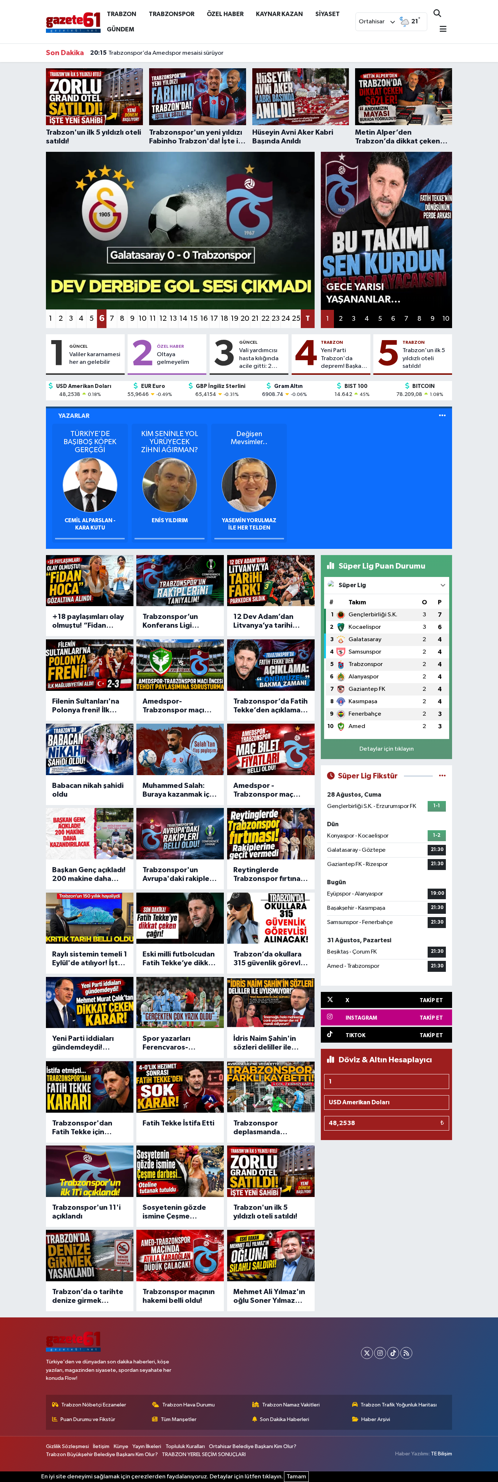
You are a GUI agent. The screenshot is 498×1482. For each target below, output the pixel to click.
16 (204, 318)
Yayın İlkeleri (146, 1446)
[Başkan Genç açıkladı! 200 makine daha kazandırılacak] (89, 833)
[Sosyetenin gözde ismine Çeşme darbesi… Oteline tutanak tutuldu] (180, 1171)
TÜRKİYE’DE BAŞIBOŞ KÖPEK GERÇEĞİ (89, 442)
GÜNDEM (120, 29)
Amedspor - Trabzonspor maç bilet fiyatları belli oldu (263, 790)
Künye (121, 1446)
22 (265, 318)
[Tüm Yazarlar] (442, 416)
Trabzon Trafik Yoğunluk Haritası (399, 1405)
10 (143, 318)
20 (245, 318)
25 (296, 318)
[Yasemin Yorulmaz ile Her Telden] (249, 485)
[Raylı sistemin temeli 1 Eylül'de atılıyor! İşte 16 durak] (89, 918)
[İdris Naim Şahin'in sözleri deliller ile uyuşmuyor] (271, 1002)
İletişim (101, 1446)
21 (255, 318)
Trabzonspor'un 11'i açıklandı (86, 1212)
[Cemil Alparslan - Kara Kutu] (90, 485)
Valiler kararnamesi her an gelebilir (94, 358)
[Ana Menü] (440, 30)
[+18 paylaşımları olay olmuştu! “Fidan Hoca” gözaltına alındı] (89, 581)
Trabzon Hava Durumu (188, 1405)
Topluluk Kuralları (185, 1446)
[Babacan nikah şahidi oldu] (89, 749)
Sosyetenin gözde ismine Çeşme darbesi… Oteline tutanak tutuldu (174, 1212)
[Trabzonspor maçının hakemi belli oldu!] (180, 1255)
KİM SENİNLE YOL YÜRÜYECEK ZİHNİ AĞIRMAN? (169, 442)
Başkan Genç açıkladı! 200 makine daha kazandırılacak (89, 874)
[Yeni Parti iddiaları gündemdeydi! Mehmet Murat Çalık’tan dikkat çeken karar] (89, 1002)
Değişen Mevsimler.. (249, 438)
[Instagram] (380, 1353)
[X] (367, 1353)
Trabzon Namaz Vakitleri (291, 1405)
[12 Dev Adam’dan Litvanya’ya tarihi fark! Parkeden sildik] (271, 581)
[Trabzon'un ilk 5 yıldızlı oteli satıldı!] (271, 1171)
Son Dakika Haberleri (284, 1419)
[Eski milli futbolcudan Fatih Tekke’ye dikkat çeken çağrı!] (180, 918)
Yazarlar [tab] (73, 416)
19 (234, 318)
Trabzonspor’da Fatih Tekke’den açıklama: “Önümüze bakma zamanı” (270, 706)
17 (214, 318)
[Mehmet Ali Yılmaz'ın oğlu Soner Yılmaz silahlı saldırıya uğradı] (271, 1255)
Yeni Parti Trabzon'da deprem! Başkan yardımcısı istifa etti (343, 358)
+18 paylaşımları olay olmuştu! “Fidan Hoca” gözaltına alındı (88, 621)
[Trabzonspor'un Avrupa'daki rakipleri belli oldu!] (180, 833)
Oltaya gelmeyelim (173, 358)
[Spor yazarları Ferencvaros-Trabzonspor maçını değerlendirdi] (180, 1002)
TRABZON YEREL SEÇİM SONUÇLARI (204, 1454)
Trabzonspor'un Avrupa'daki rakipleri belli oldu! (178, 874)
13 (173, 318)
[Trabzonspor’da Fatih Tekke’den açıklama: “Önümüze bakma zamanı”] (271, 665)
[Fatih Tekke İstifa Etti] (180, 1087)
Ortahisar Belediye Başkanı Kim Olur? (252, 1446)
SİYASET (327, 14)
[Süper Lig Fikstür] (442, 776)
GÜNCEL (78, 346)
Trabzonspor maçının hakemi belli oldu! (179, 1296)
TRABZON (121, 14)
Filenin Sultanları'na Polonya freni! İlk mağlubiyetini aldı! (85, 706)
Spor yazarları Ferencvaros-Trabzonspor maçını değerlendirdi (176, 1043)
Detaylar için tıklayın (386, 749)
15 (194, 318)
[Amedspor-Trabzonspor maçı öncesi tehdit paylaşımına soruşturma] (180, 665)
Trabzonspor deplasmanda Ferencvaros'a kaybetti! (258, 1128)
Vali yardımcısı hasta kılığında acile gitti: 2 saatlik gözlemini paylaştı (262, 358)
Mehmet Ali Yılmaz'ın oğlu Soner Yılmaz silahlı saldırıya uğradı (270, 1296)
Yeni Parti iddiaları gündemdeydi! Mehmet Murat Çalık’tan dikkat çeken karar (83, 1043)
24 (285, 318)
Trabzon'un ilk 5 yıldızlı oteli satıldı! (423, 358)
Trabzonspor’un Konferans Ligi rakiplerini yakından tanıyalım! (176, 621)
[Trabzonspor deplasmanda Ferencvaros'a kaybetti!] (271, 1087)
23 (276, 318)
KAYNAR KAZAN (279, 14)
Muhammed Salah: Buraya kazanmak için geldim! (179, 790)
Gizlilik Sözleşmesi (67, 1446)
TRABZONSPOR (171, 14)
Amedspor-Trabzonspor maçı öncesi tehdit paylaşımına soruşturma (173, 706)
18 (224, 318)
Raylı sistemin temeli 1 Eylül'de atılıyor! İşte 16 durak (89, 959)
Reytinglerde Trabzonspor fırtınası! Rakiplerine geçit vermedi (270, 874)
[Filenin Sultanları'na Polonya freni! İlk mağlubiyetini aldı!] (89, 665)
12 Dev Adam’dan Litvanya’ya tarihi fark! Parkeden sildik (268, 621)
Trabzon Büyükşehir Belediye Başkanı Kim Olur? (102, 1454)
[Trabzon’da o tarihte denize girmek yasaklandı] (89, 1255)
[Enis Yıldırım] (169, 485)
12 (163, 318)
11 (152, 318)
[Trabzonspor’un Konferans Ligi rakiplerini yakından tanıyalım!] (180, 581)
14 (183, 318)
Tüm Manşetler (179, 1419)
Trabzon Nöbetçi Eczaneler (93, 1405)
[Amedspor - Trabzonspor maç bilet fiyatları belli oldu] (271, 749)
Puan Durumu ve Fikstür (88, 1419)
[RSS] (406, 1353)
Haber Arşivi (375, 1419)
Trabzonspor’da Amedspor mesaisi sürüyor (156, 53)
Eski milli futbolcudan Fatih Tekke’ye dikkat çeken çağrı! (179, 959)
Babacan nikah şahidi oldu (88, 790)
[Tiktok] (393, 1353)
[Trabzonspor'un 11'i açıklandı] (89, 1171)
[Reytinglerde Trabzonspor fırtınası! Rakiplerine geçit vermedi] (271, 833)
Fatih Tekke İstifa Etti (178, 1123)
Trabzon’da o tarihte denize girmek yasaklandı (87, 1296)
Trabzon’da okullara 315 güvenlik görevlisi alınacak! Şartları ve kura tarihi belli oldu (270, 959)
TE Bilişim (441, 1453)
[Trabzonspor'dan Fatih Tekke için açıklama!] (89, 1087)
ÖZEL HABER (225, 14)
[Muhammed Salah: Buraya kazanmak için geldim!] (180, 749)
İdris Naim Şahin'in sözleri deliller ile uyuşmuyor (264, 1043)
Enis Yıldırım (170, 520)
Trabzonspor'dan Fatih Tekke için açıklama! (82, 1128)
